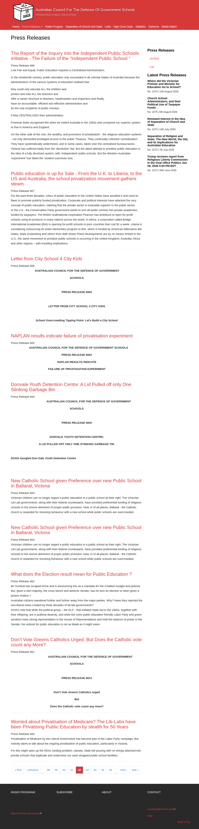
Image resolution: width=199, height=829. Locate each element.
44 (95, 770)
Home (15, 26)
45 (102, 770)
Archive (154, 58)
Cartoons (153, 26)
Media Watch (169, 26)
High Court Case (123, 26)
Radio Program (54, 26)
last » (135, 770)
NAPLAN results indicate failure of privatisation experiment (72, 335)
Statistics (140, 26)
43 (87, 770)
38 (48, 770)
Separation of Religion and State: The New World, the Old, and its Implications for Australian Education (167, 141)
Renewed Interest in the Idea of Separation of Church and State (166, 122)
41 (71, 770)
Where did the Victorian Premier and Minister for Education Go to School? (164, 84)
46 (110, 770)
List (152, 66)
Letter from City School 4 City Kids (46, 258)
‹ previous (32, 770)
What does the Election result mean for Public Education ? (71, 574)
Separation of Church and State (83, 26)
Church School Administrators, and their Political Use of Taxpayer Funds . (164, 103)
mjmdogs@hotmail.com (161, 809)
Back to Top (184, 822)
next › (123, 770)
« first (18, 770)
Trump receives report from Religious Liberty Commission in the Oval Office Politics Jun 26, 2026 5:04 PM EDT (167, 161)
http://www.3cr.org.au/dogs (26, 813)
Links (108, 26)
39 (56, 770)
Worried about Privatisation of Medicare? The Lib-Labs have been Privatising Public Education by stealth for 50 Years (73, 724)
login (150, 815)
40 (63, 770)
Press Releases (31, 26)
